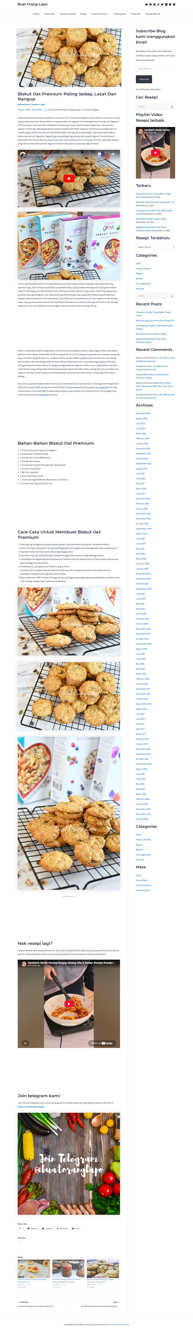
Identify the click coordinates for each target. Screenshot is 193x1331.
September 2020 (144, 528)
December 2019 (143, 573)
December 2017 (143, 688)
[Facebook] (150, 4)
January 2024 (142, 443)
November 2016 (143, 754)
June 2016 (140, 779)
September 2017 (144, 703)
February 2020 (142, 563)
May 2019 (140, 603)
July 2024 (140, 423)
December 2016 (143, 749)
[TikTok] (158, 4)
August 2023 (141, 468)
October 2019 (142, 583)
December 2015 (143, 809)
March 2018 (141, 673)
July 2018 (140, 653)
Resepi (83, 13)
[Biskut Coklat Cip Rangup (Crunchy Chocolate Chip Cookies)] (103, 1269)
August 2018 (141, 648)
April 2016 (140, 789)
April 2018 (140, 668)
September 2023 (144, 463)
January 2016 (142, 804)
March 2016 (141, 794)
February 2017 (142, 738)
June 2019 (140, 598)
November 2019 (143, 578)
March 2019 (141, 613)
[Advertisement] (69, 329)
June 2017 (140, 718)
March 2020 (141, 558)
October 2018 (142, 638)
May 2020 (140, 548)
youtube (63, 954)
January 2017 (142, 743)
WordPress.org (143, 890)
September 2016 (144, 763)
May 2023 (140, 483)
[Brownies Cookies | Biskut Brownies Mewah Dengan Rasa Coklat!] (68, 1269)
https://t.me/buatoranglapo (31, 1106)
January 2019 (142, 623)
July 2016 (140, 774)
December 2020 (143, 513)
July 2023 (140, 473)
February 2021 (142, 503)
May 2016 (140, 784)
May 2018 (140, 663)
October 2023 (142, 458)
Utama (36, 13)
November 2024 (143, 413)
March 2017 (141, 734)
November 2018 (143, 633)
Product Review (98, 13)
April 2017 (140, 729)
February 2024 (142, 438)
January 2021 (142, 508)
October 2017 (142, 698)
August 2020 (141, 533)
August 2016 (141, 769)
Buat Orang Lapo (33, 4)
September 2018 (144, 643)
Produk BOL (49, 13)
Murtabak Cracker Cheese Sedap (151, 218)
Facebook (43, 394)
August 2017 (141, 709)
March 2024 (141, 433)
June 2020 (140, 543)
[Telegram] (170, 4)
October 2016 (142, 759)
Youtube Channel (68, 13)
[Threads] (166, 4)
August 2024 (141, 418)
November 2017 (143, 693)
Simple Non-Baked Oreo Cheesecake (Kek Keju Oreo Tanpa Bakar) (154, 386)
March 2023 (141, 488)
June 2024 (140, 428)
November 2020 (143, 518)
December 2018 (143, 628)
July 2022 (140, 493)
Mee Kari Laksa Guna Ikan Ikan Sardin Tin (155, 202)
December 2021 (143, 498)
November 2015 (143, 814)
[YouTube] (146, 4)
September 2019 (144, 588)
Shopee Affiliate (152, 13)
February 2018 (142, 678)
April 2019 (140, 608)
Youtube (140, 288)
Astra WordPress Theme (118, 1324)
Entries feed (141, 880)
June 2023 (140, 478)
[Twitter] (162, 4)
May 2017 (140, 723)
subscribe (104, 387)
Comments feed (143, 885)
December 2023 (143, 448)
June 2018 (140, 658)
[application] (107, 14)
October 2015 (142, 819)
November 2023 (143, 453)
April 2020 (140, 553)
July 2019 (140, 593)
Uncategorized (143, 283)
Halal (138, 263)
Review (139, 278)
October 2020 (142, 523)
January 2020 (142, 568)
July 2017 (140, 713)
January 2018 (142, 683)
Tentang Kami (119, 13)
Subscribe (135, 13)
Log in (138, 875)
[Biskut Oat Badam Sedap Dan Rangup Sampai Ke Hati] (34, 1269)
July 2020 (140, 538)
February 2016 (142, 799)
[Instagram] (154, 4)
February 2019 (142, 618)
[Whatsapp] (174, 4)
